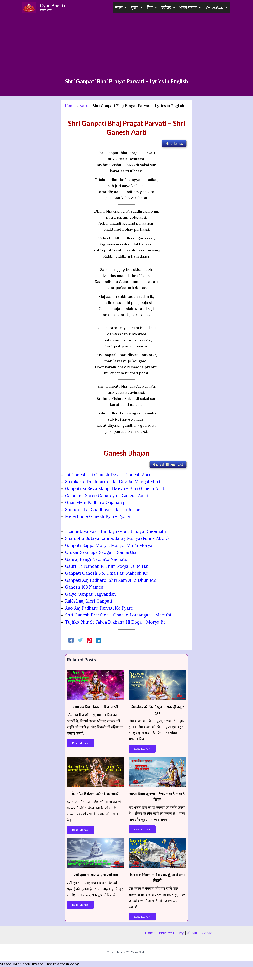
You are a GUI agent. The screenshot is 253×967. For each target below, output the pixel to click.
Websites (214, 7)
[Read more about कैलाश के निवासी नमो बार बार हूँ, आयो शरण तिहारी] (157, 852)
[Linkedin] (98, 640)
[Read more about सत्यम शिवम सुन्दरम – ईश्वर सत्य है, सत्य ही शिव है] (157, 771)
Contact (209, 932)
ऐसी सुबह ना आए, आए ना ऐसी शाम (96, 874)
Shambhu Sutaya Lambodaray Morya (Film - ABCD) (117, 538)
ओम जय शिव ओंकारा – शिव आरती (95, 706)
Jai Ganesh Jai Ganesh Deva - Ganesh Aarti (108, 474)
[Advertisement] (126, 52)
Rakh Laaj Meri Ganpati (88, 601)
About (192, 932)
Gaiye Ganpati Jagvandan (90, 594)
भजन (119, 7)
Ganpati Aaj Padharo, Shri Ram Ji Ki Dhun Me (110, 580)
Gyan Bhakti (52, 5)
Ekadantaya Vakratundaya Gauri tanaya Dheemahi (115, 531)
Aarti (84, 105)
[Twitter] (80, 640)
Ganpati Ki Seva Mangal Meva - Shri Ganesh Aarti (115, 488)
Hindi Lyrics (174, 143)
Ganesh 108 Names (84, 587)
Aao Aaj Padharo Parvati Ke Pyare (99, 608)
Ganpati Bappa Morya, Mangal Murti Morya (108, 545)
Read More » (80, 743)
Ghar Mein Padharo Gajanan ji (95, 502)
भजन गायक (188, 7)
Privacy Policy (171, 932)
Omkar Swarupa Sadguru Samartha (100, 552)
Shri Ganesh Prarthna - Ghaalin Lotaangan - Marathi (118, 615)
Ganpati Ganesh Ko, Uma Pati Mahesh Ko (106, 573)
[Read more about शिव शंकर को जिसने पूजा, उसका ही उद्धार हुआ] (157, 684)
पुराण (134, 7)
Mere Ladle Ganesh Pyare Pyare (97, 516)
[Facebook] (71, 640)
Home (70, 105)
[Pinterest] (89, 640)
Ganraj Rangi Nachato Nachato (96, 559)
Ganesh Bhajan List (168, 464)
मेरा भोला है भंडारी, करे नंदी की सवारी (95, 793)
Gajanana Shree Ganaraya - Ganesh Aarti (106, 495)
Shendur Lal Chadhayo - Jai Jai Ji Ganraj (105, 509)
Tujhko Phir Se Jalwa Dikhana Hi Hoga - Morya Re (115, 622)
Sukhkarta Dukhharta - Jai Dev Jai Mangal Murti (113, 481)
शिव (150, 7)
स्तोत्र (166, 7)
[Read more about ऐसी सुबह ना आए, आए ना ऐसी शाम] (95, 852)
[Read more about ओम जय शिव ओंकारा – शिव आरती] (95, 684)
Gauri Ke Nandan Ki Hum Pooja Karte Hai (107, 566)
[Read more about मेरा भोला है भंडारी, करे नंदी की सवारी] (95, 771)
